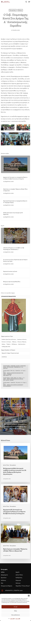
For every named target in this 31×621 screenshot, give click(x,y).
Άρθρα (3, 572)
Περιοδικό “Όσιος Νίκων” (23, 586)
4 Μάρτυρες (14, 341)
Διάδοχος (3, 344)
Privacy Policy (17, 618)
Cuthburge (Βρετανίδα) (6, 346)
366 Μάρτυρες (14, 344)
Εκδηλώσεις (19, 577)
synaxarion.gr (4, 356)
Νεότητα (20, 10)
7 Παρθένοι (8, 344)
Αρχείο (17, 572)
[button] (28, 595)
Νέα (2, 583)
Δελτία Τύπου (6, 465)
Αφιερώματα (4, 575)
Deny (15, 610)
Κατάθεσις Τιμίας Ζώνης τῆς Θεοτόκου (9, 339)
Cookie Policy (12, 618)
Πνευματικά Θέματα (6, 586)
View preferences (15, 615)
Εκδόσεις (3, 580)
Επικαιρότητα (13, 10)
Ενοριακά (18, 580)
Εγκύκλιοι (3, 577)
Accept (15, 606)
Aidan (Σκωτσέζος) (21, 344)
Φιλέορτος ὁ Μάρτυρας (22, 341)
